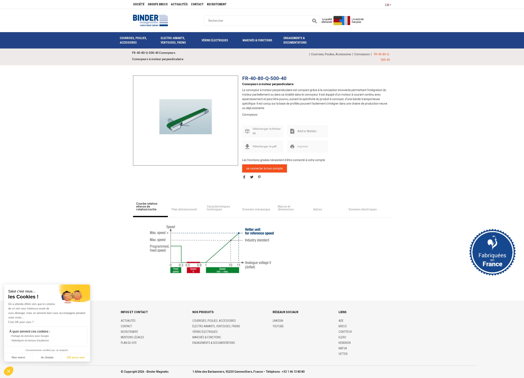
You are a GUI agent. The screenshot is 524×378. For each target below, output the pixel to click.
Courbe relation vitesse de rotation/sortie (146, 206)
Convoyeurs (362, 54)
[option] (185, 117)
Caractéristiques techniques (218, 208)
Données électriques (363, 209)
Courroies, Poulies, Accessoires (331, 54)
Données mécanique (256, 209)
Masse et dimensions (286, 208)
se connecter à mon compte (264, 168)
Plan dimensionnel (184, 209)
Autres (317, 209)
